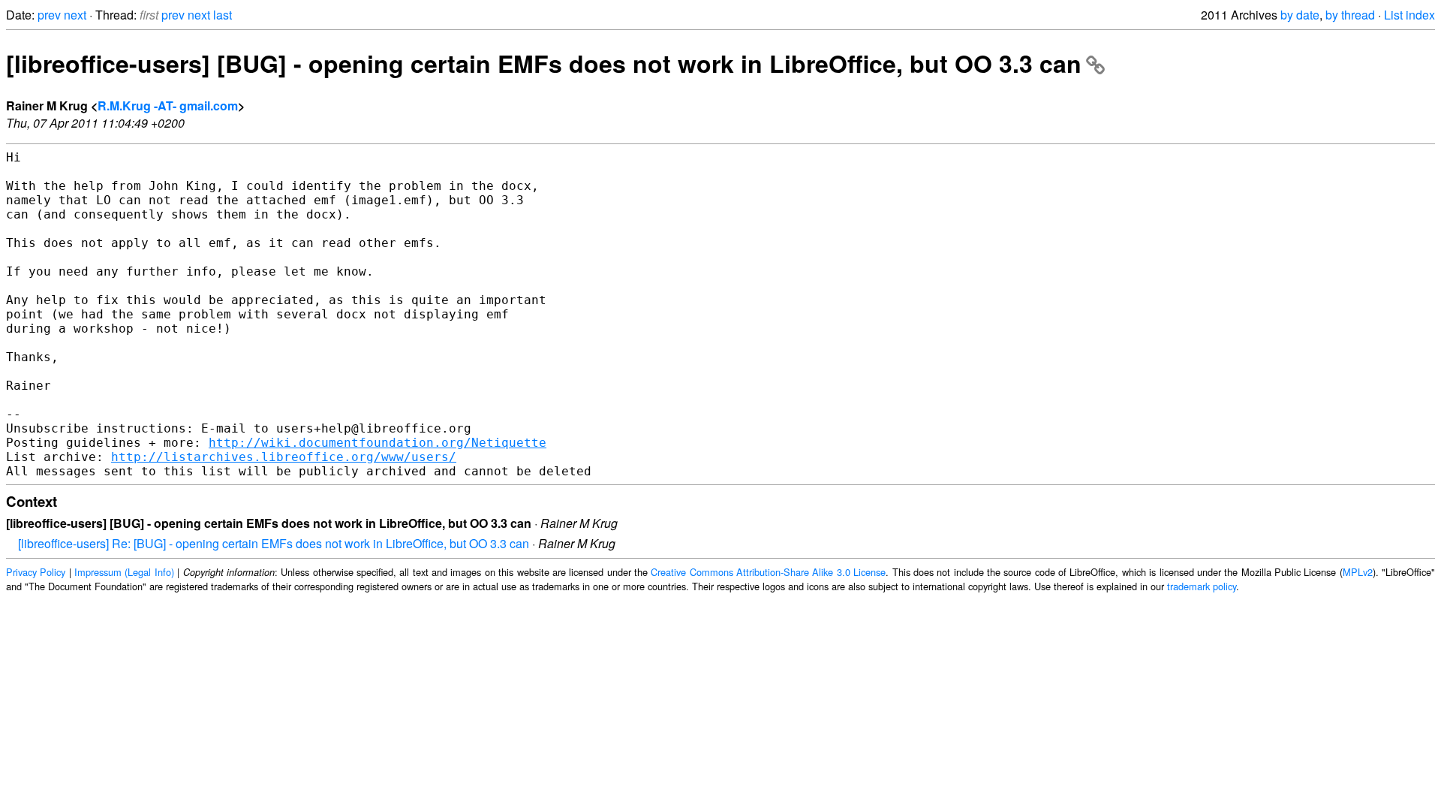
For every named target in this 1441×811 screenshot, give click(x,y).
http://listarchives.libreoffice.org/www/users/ (283, 457)
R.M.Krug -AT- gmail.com (168, 105)
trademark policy (1201, 586)
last (222, 14)
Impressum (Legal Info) (124, 572)
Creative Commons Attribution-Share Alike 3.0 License (768, 572)
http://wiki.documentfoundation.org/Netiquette (377, 443)
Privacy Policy (35, 572)
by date (1299, 14)
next (75, 14)
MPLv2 (1358, 572)
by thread (1350, 14)
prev (49, 14)
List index (1409, 14)
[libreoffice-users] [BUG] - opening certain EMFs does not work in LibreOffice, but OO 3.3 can (544, 63)
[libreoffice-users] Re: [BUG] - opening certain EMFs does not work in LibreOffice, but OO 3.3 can (273, 543)
